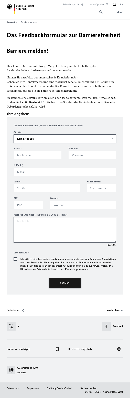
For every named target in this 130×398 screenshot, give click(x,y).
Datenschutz (13, 388)
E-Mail (18, 165)
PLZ (16, 198)
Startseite (12, 22)
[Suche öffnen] (100, 10)
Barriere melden (88, 388)
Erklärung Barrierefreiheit (59, 388)
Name (18, 148)
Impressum (33, 388)
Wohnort (55, 198)
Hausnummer (94, 181)
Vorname (73, 148)
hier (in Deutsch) (30, 102)
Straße (17, 181)
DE (114, 4)
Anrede (18, 132)
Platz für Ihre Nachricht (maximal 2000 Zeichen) (41, 214)
